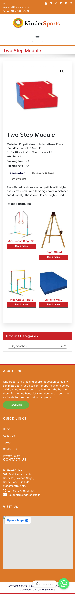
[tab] (17, 174)
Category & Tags (43, 172)
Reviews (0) (18, 178)
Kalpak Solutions (45, 589)
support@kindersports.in (24, 494)
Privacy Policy (11, 455)
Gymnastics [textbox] (36, 346)
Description (17, 172)
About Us (9, 435)
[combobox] (37, 346)
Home (6, 429)
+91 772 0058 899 (23, 490)
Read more (21, 246)
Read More (16, 404)
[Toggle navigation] (37, 38)
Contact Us (10, 449)
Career (7, 442)
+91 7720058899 (19, 11)
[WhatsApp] (71, 3)
